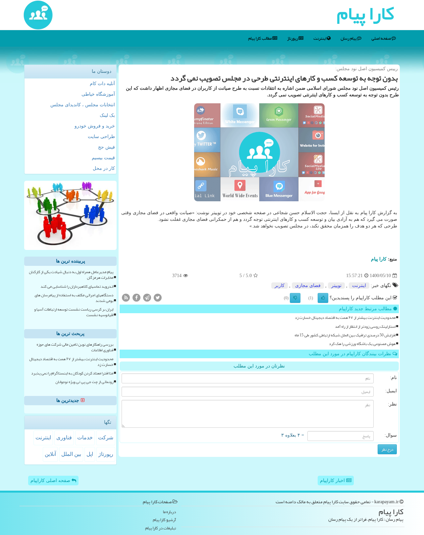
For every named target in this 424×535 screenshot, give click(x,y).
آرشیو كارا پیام (164, 520)
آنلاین (50, 454)
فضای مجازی (308, 285)
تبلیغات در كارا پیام (160, 528)
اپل (89, 454)
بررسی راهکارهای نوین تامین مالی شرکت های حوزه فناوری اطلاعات (74, 347)
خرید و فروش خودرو (95, 125)
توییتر (336, 285)
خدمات (85, 437)
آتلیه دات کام (102, 83)
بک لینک (107, 115)
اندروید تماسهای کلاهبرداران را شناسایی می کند (76, 286)
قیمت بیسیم (103, 157)
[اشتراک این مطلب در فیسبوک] (136, 297)
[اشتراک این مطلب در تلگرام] (147, 297)
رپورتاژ (292, 38)
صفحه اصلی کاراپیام (51, 480)
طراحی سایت (101, 136)
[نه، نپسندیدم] (295, 298)
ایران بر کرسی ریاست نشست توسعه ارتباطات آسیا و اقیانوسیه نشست (73, 312)
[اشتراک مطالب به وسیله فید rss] (126, 297)
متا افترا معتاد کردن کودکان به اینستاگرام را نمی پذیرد (72, 373)
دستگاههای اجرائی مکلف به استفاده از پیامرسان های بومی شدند (73, 298)
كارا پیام (379, 259)
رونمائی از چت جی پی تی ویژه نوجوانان (84, 382)
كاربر (280, 285)
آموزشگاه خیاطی (98, 94)
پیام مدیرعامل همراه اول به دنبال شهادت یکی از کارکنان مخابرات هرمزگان (71, 274)
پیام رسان (349, 38)
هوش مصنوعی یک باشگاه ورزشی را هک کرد (362, 344)
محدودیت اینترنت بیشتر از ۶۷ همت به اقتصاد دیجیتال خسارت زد (345, 317)
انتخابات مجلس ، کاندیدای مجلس (82, 104)
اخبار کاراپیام (333, 480)
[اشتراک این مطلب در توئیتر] (157, 297)
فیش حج (106, 147)
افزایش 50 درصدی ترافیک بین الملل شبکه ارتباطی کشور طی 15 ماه (345, 335)
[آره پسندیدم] (323, 298)
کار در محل (104, 168)
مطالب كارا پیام (260, 38)
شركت (105, 437)
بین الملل (71, 454)
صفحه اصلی (381, 38)
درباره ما (169, 512)
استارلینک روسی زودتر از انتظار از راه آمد (365, 326)
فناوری (64, 437)
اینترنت (320, 38)
